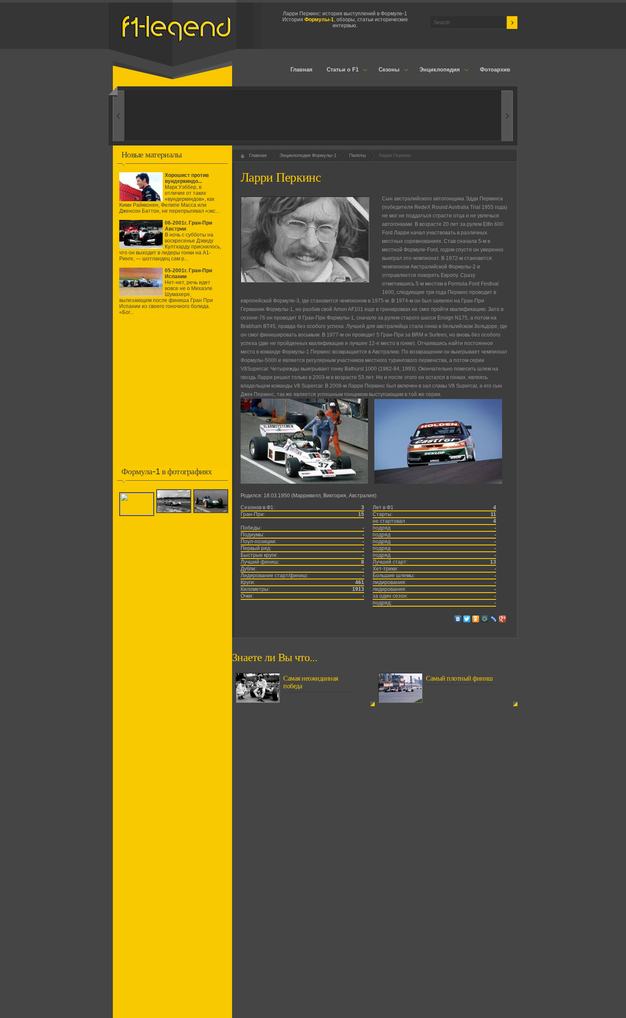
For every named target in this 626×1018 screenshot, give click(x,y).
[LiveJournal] (493, 618)
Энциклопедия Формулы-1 (307, 155)
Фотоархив (495, 69)
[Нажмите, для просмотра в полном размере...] (304, 482)
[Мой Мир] (484, 618)
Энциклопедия (436, 70)
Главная (301, 69)
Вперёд (118, 116)
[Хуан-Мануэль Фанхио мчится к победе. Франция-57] (137, 513)
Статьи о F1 (339, 70)
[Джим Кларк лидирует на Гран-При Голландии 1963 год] (211, 513)
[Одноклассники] (475, 618)
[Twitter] (466, 618)
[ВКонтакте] (458, 618)
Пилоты (357, 155)
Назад (507, 116)
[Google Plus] (502, 618)
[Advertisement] (172, 397)
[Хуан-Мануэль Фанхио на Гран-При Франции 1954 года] (174, 513)
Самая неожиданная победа (310, 682)
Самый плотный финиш (459, 678)
